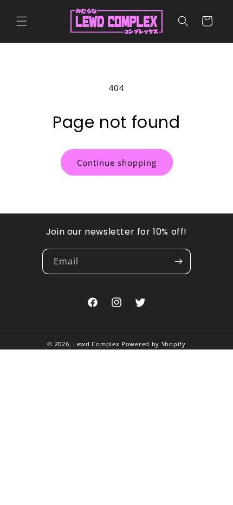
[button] (22, 21)
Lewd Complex (96, 344)
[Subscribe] (178, 261)
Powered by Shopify (153, 344)
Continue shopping (117, 162)
